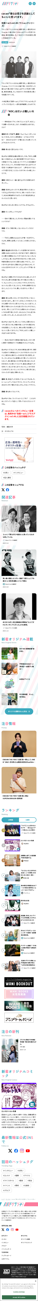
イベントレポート (6, 1249)
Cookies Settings (19, 1292)
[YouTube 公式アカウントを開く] (17, 1229)
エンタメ (4, 42)
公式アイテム (5, 1259)
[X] (10, 1151)
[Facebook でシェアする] (7, 489)
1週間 (28, 820)
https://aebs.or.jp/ (21, 1276)
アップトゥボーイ (6, 1255)
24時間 (10, 820)
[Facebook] (16, 1151)
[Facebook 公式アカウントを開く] (7, 1229)
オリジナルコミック (26, 1242)
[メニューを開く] (34, 4)
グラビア (4, 1246)
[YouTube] (28, 1151)
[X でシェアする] (3, 489)
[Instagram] (22, 1151)
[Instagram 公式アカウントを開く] (12, 1229)
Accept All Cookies (19, 1297)
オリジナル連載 (25, 1239)
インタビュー (5, 1242)
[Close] (36, 1281)
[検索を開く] (30, 4)
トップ (3, 1199)
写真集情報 (5, 1252)
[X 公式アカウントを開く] (3, 1229)
